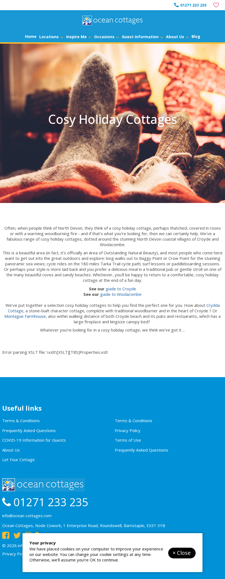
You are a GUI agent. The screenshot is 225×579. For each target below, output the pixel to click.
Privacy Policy (127, 430)
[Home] (112, 20)
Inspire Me (76, 36)
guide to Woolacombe (121, 294)
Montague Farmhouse (25, 316)
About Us (175, 36)
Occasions (104, 36)
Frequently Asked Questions (29, 430)
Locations (49, 36)
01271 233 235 (193, 5)
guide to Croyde (121, 288)
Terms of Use (128, 440)
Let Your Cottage (18, 459)
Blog (196, 36)
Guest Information (140, 36)
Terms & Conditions (21, 420)
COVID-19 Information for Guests (34, 440)
